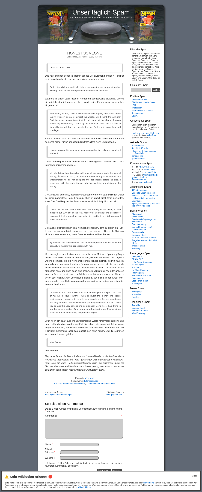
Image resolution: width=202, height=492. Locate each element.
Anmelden (136, 305)
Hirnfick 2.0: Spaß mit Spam (145, 196)
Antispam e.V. (138, 257)
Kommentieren (93, 383)
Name (49, 444)
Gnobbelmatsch (139, 235)
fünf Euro (154, 133)
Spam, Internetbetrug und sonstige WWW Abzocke (146, 205)
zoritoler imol (137, 156)
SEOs (134, 243)
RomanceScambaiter (141, 275)
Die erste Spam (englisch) (143, 193)
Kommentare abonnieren (74, 383)
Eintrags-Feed (138, 308)
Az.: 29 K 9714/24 (140, 148)
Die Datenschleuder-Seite (143, 102)
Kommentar (83, 415)
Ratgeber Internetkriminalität (144, 240)
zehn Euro (151, 135)
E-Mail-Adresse (50, 450)
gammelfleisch (138, 159)
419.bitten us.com (140, 190)
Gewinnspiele (138, 232)
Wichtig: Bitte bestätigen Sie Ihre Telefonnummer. (145, 177)
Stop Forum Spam (140, 281)
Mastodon (136, 294)
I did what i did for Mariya (143, 198)
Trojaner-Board (138, 246)
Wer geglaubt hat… (115, 394)
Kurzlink (58, 383)
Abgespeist (137, 214)
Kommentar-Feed (140, 311)
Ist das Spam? (138, 265)
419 (87, 378)
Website (49, 457)
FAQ (134, 105)
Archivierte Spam (140, 100)
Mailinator (136, 267)
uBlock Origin (84, 487)
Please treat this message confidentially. (144, 152)
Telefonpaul (137, 283)
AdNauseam (137, 217)
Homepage (137, 292)
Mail (92, 378)
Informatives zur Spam (142, 110)
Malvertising (148, 483)
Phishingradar (138, 273)
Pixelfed (135, 297)
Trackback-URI (108, 383)
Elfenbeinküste (91, 381)
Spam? (135, 116)
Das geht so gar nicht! (142, 227)
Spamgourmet (138, 278)
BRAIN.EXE (137, 259)
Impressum (137, 108)
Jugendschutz (138, 113)
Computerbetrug (139, 224)
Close (194, 476)
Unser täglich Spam (101, 12)
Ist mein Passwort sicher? (144, 238)
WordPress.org (138, 313)
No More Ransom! (140, 270)
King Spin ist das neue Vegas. (59, 394)
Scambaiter (137, 201)
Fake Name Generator (142, 262)
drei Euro (145, 133)
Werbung (136, 248)
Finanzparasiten (139, 230)
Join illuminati (138, 146)
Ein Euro (136, 133)
